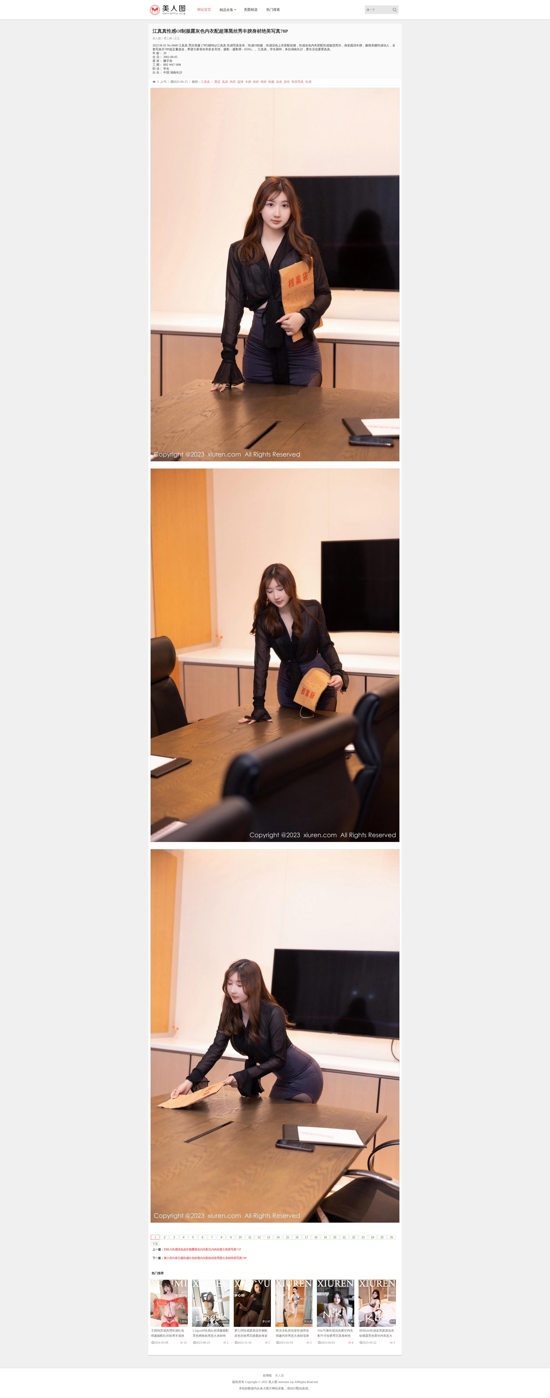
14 (278, 1237)
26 (391, 1237)
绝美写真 (298, 81)
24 (372, 1237)
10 (240, 1237)
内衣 (233, 81)
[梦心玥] (252, 1307)
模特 (264, 81)
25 (381, 1237)
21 (344, 1237)
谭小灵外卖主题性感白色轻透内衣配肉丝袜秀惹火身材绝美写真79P (205, 1258)
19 (325, 1237)
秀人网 (168, 38)
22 (353, 1237)
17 (306, 1237)
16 (296, 1237)
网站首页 (204, 9)
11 (249, 1237)
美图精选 (251, 9)
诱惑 (217, 81)
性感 (308, 81)
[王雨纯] (169, 1307)
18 (315, 1237)
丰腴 (248, 81)
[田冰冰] (294, 1307)
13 (268, 1237)
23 (363, 1237)
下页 (155, 1243)
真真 (225, 81)
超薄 (240, 81)
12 (259, 1237)
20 (334, 1237)
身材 (256, 81)
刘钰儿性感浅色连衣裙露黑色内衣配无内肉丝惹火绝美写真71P (202, 1249)
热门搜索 (273, 9)
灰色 (279, 81)
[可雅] (335, 1307)
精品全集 (226, 10)
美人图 (157, 38)
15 (287, 1237)
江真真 (205, 81)
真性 (287, 81)
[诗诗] (377, 1307)
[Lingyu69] (210, 1307)
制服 (271, 81)
